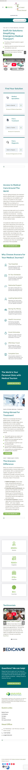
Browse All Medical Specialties (14, 109)
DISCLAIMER (22, 759)
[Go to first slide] (25, 52)
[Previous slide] (3, 52)
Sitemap (3, 718)
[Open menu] (3, 7)
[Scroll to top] (26, 766)
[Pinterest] (14, 764)
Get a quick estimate (6, 720)
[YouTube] (11, 764)
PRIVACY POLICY (5, 761)
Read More (6, 636)
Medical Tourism (5, 712)
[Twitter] (5, 764)
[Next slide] (24, 649)
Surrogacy (4, 716)
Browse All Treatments (14, 131)
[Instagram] (7, 764)
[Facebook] (9, 764)
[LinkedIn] (3, 764)
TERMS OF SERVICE (16, 759)
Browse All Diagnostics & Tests (14, 153)
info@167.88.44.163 (7, 735)
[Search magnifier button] (25, 20)
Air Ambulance (5, 714)
